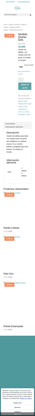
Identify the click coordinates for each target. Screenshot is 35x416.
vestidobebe (21, 114)
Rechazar (18, 407)
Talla (21, 67)
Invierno (17, 24)
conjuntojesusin (22, 109)
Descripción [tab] (10, 124)
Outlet (11, 24)
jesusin (20, 112)
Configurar (17, 412)
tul (23, 112)
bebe (25, 106)
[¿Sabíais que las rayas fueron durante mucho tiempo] (18, 347)
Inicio (5, 24)
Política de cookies (26, 398)
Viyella (28, 114)
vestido (27, 112)
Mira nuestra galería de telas (24, 73)
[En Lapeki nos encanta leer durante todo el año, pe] (18, 380)
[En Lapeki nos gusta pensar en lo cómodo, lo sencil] (18, 363)
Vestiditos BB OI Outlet (24, 104)
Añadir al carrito (25, 86)
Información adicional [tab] (14, 127)
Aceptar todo (17, 403)
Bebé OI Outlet (22, 101)
